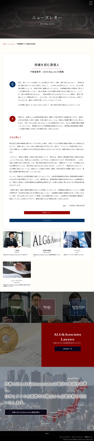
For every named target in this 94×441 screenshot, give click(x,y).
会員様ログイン (88, 437)
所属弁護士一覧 (67, 349)
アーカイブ (47, 220)
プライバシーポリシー (77, 437)
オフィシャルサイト (65, 437)
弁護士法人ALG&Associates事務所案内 (26, 412)
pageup (47, 433)
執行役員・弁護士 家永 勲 (77, 205)
